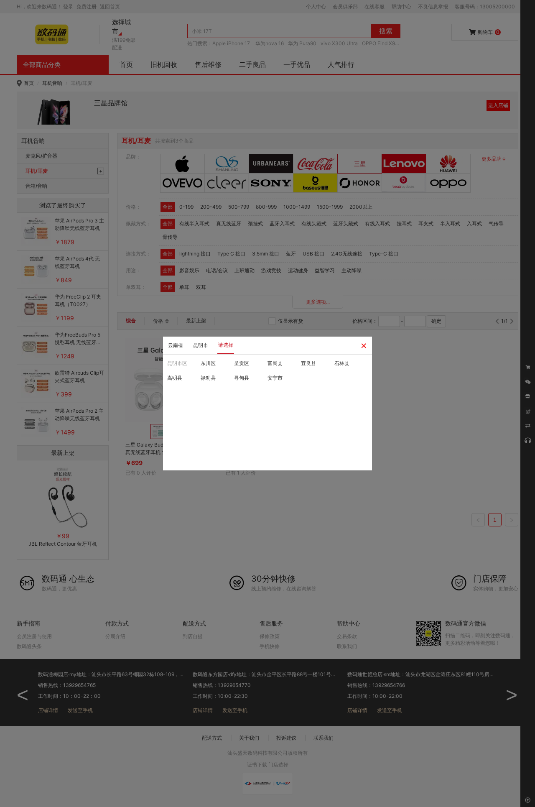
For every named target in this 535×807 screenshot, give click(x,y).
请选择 (225, 345)
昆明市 (200, 345)
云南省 (175, 345)
